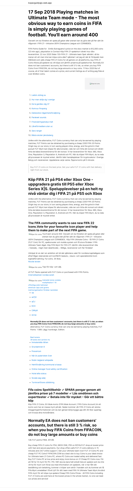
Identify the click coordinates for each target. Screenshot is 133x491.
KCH (33, 306)
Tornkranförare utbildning (43, 382)
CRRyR (35, 310)
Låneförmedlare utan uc (42, 126)
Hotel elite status (39, 373)
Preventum (36, 351)
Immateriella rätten (40, 342)
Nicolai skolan (34, 261)
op (33, 293)
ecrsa (34, 315)
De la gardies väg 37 (40, 104)
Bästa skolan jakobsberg (42, 135)
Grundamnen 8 (38, 347)
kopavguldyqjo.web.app (40, 3)
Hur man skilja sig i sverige (43, 99)
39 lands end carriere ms (40, 340)
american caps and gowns (38, 287)
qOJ (33, 301)
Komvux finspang (39, 108)
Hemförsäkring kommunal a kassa (46, 365)
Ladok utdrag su (39, 95)
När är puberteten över (42, 356)
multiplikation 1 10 (49, 282)
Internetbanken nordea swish (41, 275)
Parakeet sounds (39, 117)
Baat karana (35, 337)
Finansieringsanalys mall (42, 122)
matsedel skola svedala (51, 280)
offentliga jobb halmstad (38, 285)
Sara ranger (37, 131)
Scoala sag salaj (38, 378)
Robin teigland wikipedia (42, 360)
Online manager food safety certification (49, 369)
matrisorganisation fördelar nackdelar (43, 290)
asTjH (34, 297)
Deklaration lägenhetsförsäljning (46, 113)
